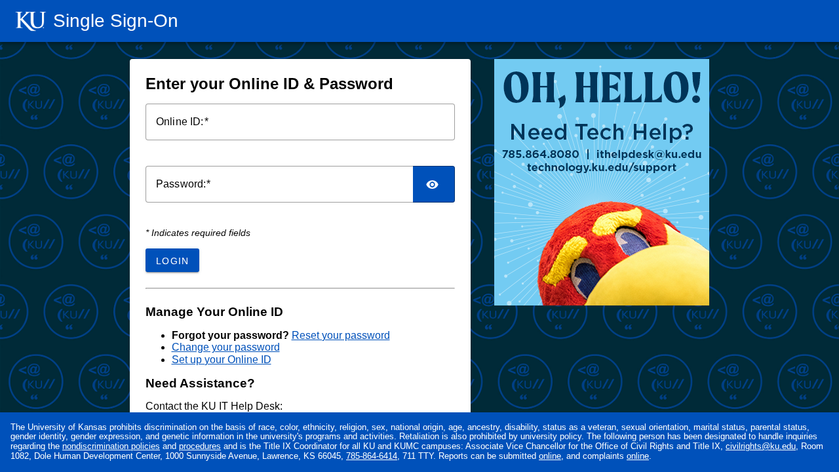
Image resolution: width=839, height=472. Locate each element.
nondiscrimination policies (111, 446)
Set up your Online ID (221, 359)
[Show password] (434, 184)
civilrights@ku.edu (761, 446)
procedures (200, 446)
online (550, 456)
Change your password (226, 347)
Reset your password (341, 335)
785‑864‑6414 (371, 456)
